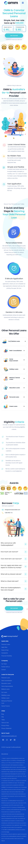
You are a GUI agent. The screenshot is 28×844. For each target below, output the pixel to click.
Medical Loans (5, 689)
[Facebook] (3, 740)
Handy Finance (5, 706)
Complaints (4, 653)
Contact (3, 669)
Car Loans (4, 692)
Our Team (4, 664)
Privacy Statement (6, 728)
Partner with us (5, 666)
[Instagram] (7, 740)
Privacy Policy (5, 725)
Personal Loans (5, 644)
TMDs (3, 720)
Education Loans (6, 683)
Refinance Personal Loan (6, 702)
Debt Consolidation (6, 680)
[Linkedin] (14, 740)
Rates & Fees (4, 650)
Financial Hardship (6, 656)
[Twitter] (10, 740)
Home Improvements (7, 686)
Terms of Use (5, 722)
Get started (14, 608)
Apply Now (4, 647)
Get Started (14, 35)
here (8, 831)
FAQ (2, 717)
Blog (2, 714)
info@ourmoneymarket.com (9, 736)
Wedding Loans (5, 695)
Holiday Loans (5, 698)
